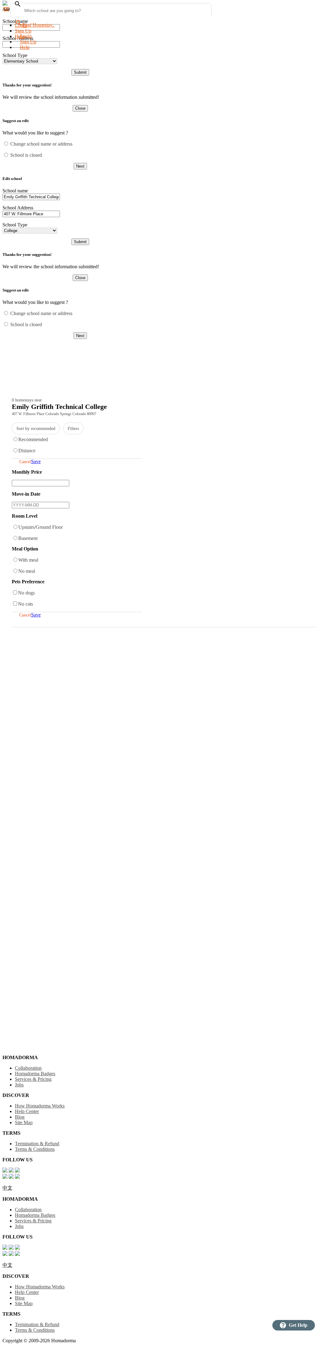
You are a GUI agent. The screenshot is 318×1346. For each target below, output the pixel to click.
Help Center (27, 1111)
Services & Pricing (33, 1079)
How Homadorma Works (40, 1105)
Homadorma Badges (35, 1073)
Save (36, 461)
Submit (80, 72)
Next (80, 166)
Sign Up (23, 30)
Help (25, 47)
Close (80, 108)
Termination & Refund (37, 1143)
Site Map (24, 1122)
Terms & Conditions (35, 1149)
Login (21, 25)
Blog (20, 1117)
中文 (7, 1187)
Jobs (19, 1084)
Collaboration (28, 1068)
